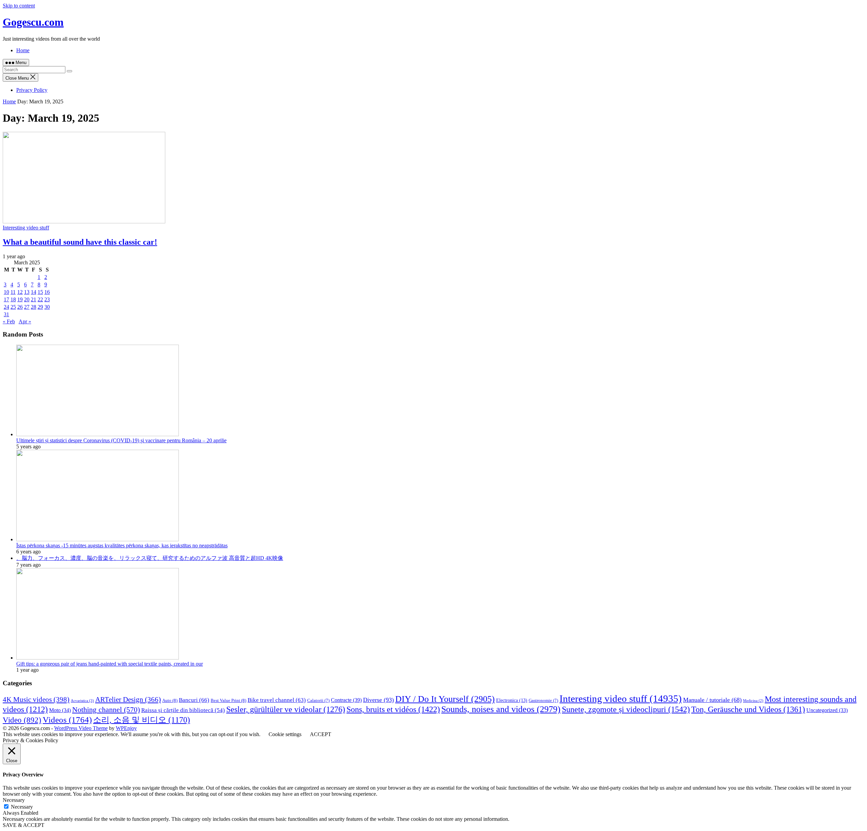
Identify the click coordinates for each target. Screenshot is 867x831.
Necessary (22, 807)
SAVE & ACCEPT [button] (23, 825)
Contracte (346, 700)
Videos (67, 719)
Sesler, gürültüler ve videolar (285, 709)
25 (13, 307)
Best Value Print (228, 700)
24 (6, 307)
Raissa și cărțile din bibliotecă (183, 710)
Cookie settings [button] (285, 734)
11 (13, 292)
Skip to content (19, 5)
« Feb (9, 321)
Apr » (25, 321)
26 (20, 307)
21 (33, 299)
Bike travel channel (277, 700)
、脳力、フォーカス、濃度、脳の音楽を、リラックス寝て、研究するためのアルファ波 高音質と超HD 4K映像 (149, 558)
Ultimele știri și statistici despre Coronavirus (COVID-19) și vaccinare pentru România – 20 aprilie (121, 440)
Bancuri (194, 699)
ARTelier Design (128, 699)
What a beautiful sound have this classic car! (80, 242)
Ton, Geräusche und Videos (748, 709)
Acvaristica (82, 700)
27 (26, 307)
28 (33, 307)
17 (6, 299)
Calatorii (318, 700)
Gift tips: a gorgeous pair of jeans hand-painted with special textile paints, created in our (109, 664)
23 (47, 299)
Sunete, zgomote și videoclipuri (626, 709)
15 (40, 292)
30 (47, 307)
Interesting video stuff (26, 227)
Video (22, 719)
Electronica (511, 700)
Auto (169, 700)
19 (20, 299)
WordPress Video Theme (81, 728)
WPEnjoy (126, 728)
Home (22, 50)
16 (47, 292)
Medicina (753, 701)
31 (6, 314)
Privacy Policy (31, 90)
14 (33, 292)
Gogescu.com (33, 22)
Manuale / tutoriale (712, 699)
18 (13, 299)
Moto (60, 710)
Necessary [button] (14, 800)
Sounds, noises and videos (501, 709)
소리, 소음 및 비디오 (141, 719)
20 (26, 299)
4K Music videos (36, 699)
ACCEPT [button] (320, 734)
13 (26, 292)
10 (6, 292)
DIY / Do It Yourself (445, 699)
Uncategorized (827, 710)
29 (40, 307)
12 (20, 292)
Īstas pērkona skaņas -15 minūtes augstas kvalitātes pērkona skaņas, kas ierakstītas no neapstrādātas (122, 545)
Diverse (378, 699)
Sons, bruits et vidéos (393, 709)
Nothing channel (106, 709)
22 (40, 299)
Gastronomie (543, 700)
